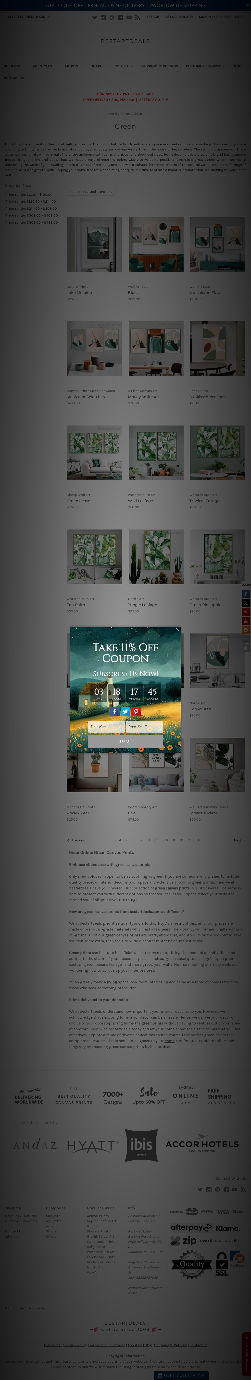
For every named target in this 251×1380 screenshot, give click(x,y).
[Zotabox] (177, 749)
